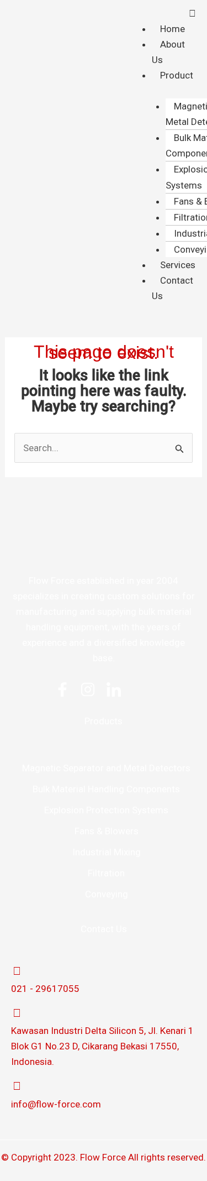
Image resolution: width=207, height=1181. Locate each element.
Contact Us (172, 288)
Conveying (106, 894)
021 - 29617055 (45, 988)
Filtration (106, 873)
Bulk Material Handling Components (106, 789)
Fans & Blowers (107, 831)
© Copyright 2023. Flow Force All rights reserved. (103, 1157)
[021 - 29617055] (16, 970)
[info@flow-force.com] (16, 1085)
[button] (169, 13)
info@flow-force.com (56, 1104)
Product (176, 75)
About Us (168, 52)
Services (177, 264)
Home (172, 28)
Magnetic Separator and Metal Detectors (106, 768)
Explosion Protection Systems (106, 810)
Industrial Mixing (106, 852)
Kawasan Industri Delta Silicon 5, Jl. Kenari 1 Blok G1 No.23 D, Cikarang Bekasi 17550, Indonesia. (102, 1046)
